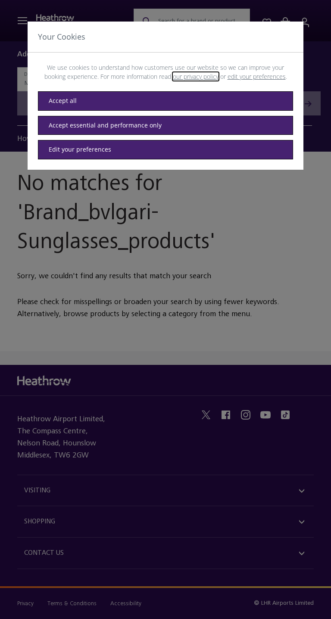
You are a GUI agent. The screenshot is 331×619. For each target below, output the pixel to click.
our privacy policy (196, 76)
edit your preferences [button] (257, 76)
